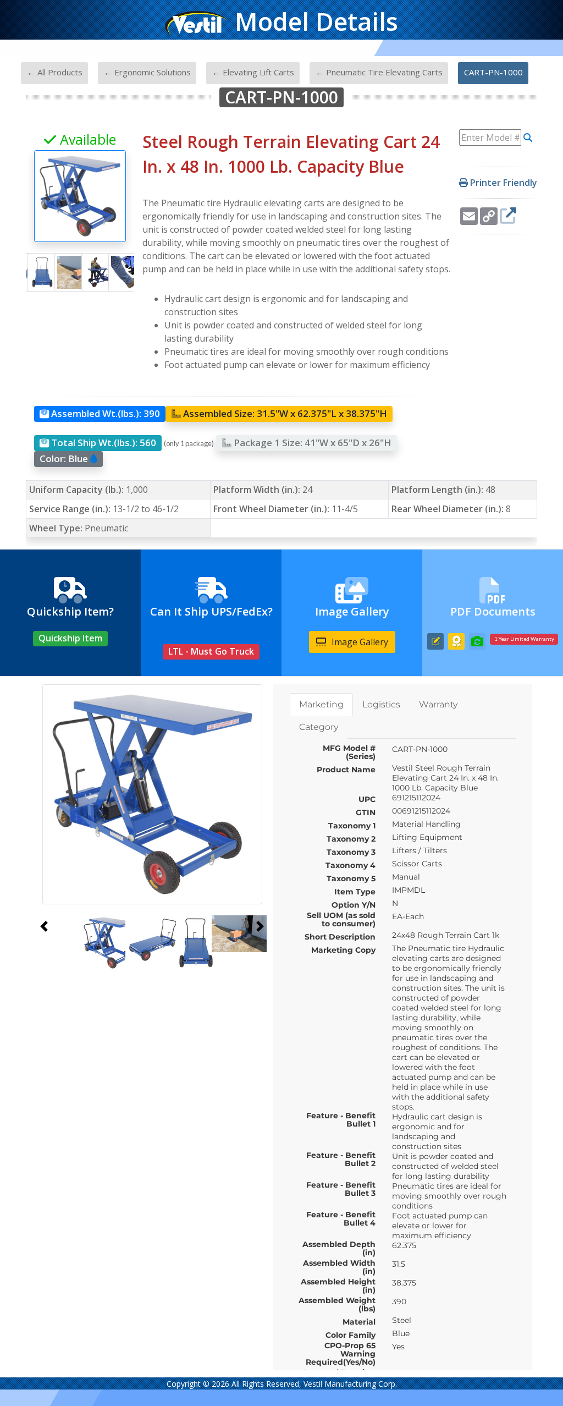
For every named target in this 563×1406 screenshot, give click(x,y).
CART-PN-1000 (493, 72)
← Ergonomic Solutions (147, 72)
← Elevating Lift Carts (253, 72)
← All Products (54, 72)
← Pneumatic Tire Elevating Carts (379, 72)
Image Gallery (358, 642)
